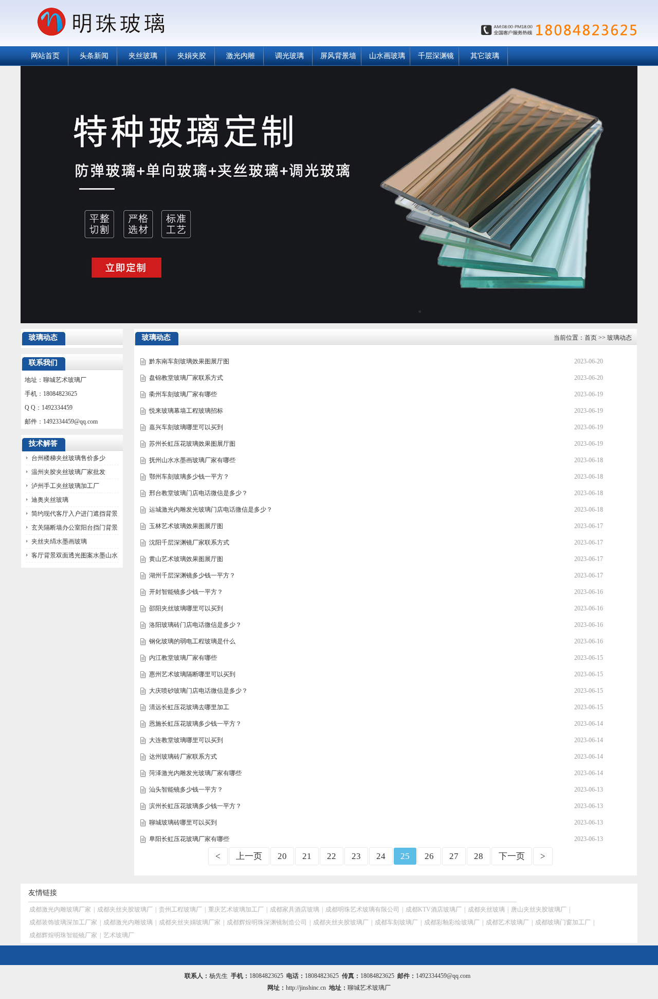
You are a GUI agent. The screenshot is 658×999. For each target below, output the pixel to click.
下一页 (512, 856)
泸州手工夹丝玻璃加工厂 (65, 485)
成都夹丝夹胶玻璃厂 (125, 909)
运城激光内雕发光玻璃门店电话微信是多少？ (210, 509)
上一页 (249, 856)
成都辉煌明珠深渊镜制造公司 (267, 922)
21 (307, 856)
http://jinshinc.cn (306, 987)
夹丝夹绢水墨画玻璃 (59, 541)
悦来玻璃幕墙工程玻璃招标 (186, 410)
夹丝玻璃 (143, 56)
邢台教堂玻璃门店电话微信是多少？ (198, 493)
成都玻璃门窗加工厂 (563, 922)
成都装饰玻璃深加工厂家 (63, 922)
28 (478, 856)
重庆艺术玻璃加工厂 (236, 909)
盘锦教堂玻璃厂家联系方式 (186, 377)
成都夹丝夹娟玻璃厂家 (190, 922)
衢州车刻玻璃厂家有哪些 (183, 394)
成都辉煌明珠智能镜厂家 (63, 935)
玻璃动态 (619, 337)
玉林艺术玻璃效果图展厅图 (186, 526)
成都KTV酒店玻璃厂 (434, 909)
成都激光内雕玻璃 (128, 922)
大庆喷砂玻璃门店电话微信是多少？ (198, 690)
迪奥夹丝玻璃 (49, 499)
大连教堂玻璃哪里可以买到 (186, 740)
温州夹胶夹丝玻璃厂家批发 (68, 472)
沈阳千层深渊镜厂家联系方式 (189, 542)
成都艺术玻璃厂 (507, 922)
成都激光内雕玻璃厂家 (60, 909)
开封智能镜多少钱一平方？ (186, 591)
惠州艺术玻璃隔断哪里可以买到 (192, 674)
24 (381, 856)
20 (282, 856)
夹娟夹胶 (191, 56)
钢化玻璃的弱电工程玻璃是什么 (192, 641)
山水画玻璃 (387, 56)
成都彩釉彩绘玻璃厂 (452, 922)
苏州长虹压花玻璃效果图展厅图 (192, 443)
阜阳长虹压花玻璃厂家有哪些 (189, 839)
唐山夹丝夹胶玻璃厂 (538, 909)
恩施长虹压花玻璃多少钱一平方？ (195, 723)
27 (454, 856)
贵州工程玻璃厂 (180, 909)
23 (356, 856)
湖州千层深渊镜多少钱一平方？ (192, 575)
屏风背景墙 (338, 56)
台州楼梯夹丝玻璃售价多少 (68, 458)
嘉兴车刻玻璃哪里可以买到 (186, 427)
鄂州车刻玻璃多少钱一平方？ (189, 476)
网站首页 (45, 56)
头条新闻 (94, 56)
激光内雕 (240, 56)
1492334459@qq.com (70, 421)
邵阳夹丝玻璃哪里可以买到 (186, 608)
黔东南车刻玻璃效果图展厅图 (189, 361)
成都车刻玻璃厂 (396, 922)
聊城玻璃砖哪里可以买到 (183, 822)
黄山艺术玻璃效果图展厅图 (186, 559)
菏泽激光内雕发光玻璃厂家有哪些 (195, 773)
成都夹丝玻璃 (486, 909)
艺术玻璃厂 (118, 935)
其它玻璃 (484, 56)
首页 (590, 337)
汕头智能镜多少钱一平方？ (186, 789)
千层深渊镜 (436, 56)
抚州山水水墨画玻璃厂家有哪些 (192, 460)
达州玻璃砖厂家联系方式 (183, 756)
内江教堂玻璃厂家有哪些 (183, 657)
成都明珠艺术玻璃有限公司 (362, 909)
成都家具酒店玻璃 (294, 909)
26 (429, 856)
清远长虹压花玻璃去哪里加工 (189, 707)
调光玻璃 (289, 56)
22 (331, 856)
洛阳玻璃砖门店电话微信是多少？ (195, 624)
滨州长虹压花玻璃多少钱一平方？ (195, 806)
